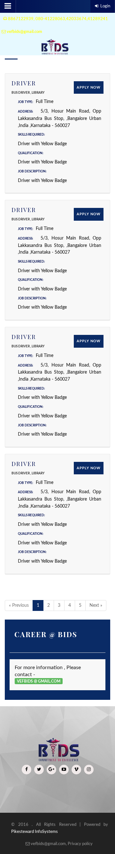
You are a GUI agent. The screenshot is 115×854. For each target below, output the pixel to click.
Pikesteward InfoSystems (34, 832)
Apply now (89, 87)
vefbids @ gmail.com (38, 681)
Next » (95, 605)
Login (105, 6)
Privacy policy (80, 844)
